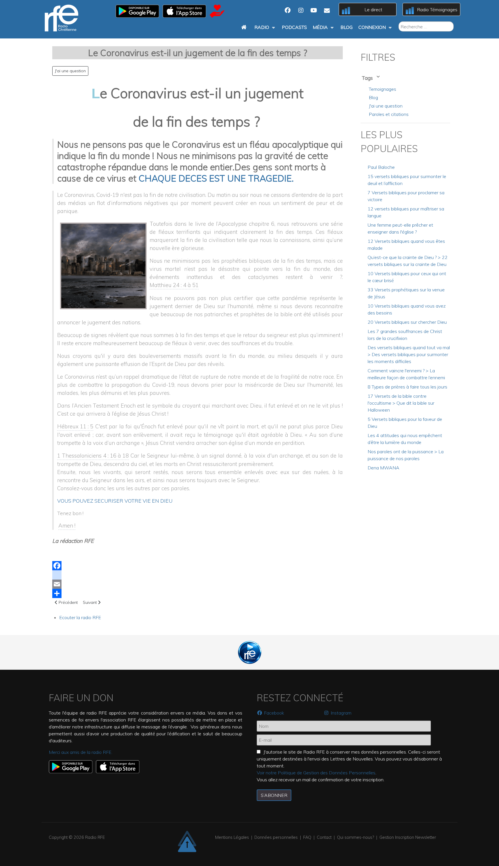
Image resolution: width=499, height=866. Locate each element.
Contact (324, 837)
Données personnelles (276, 837)
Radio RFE (95, 837)
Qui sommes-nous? (355, 837)
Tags (368, 78)
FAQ (307, 837)
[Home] (245, 27)
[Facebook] (197, 565)
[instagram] (197, 575)
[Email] (197, 584)
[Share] (197, 593)
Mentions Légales (232, 837)
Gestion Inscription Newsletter (407, 837)
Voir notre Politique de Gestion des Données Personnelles (316, 773)
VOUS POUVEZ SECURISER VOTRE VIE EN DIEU (114, 500)
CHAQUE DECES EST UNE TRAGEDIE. (216, 178)
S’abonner (274, 795)
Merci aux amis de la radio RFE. (80, 752)
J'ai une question (70, 70)
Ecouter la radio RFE (80, 617)
